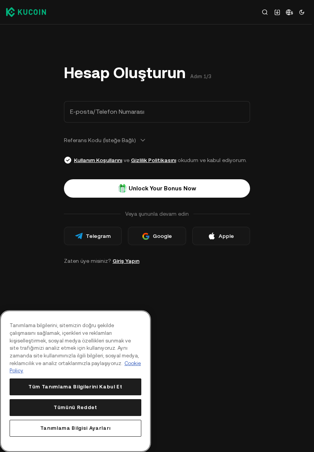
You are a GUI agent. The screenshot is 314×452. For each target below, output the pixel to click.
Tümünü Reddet (75, 407)
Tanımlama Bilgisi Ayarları (75, 428)
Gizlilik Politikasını (153, 160)
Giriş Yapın (126, 261)
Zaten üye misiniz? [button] (101, 261)
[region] (75, 381)
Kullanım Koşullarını (98, 160)
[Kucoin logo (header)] (26, 11)
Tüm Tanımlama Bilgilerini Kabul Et (75, 387)
